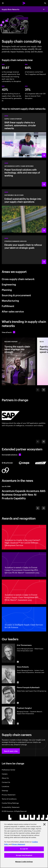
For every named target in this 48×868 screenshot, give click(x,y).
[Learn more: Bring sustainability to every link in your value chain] (24, 211)
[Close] (44, 824)
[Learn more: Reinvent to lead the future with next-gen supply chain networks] (24, 135)
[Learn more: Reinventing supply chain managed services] (24, 249)
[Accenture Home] (24, 3)
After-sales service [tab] (13, 311)
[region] (24, 844)
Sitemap (5, 790)
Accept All (24, 849)
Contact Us (6, 782)
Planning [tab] (7, 289)
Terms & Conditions (9, 799)
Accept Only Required (24, 855)
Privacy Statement (8, 794)
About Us (5, 778)
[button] (11, 751)
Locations (5, 786)
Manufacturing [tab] (10, 300)
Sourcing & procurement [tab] (16, 295)
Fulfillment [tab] (8, 306)
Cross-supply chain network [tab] (18, 279)
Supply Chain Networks (10, 9)
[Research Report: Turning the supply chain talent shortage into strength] (18, 361)
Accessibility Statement (10, 807)
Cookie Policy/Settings (10, 803)
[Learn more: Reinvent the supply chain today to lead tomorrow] (24, 173)
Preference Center (8, 769)
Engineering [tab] (9, 284)
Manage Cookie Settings (24, 861)
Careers (4, 774)
